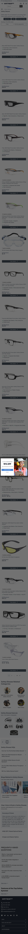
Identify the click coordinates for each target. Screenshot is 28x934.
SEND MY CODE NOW (7, 469)
